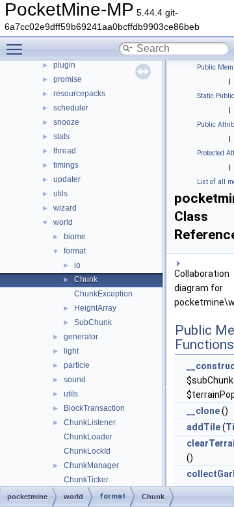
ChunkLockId (87, 451)
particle (77, 365)
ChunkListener (90, 422)
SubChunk (93, 322)
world (63, 222)
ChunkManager (91, 465)
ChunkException (103, 293)
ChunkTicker (86, 479)
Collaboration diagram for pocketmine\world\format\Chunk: (201, 287)
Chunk (86, 279)
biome (75, 236)
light (71, 351)
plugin (64, 65)
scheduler (70, 107)
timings (66, 165)
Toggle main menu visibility (17, 48)
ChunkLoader (88, 436)
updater (67, 179)
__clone (203, 411)
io (77, 265)
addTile (203, 427)
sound (75, 379)
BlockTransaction (94, 408)
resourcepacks (79, 93)
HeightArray (95, 308)
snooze (66, 122)
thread (64, 150)
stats (61, 136)
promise (67, 79)
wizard (65, 208)
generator (81, 336)
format (75, 250)
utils (60, 193)
